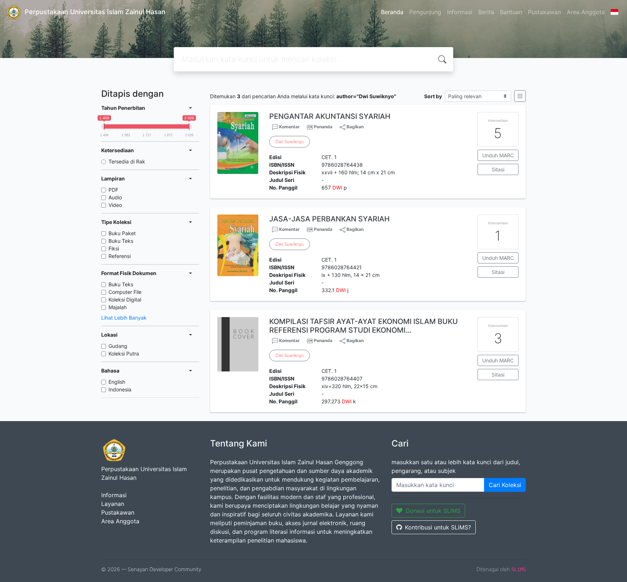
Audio (115, 197)
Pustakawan (544, 12)
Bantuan (511, 12)
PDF (113, 190)
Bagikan (354, 126)
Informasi (459, 12)
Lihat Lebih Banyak (124, 318)
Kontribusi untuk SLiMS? (438, 527)
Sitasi (498, 169)
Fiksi (113, 248)
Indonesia (119, 389)
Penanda (323, 126)
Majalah (117, 307)
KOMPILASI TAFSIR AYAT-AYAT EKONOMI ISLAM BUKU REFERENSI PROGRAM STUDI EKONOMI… (363, 325)
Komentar (289, 126)
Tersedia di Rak (126, 161)
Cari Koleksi (505, 485)
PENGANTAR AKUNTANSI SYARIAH (329, 116)
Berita (486, 12)
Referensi (119, 256)
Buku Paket (122, 233)
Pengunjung (425, 12)
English (116, 382)
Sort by (433, 96)
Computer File (125, 292)
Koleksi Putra (123, 353)
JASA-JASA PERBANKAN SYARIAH (329, 219)
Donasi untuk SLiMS (433, 510)
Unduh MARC (498, 155)
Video (115, 205)
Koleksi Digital (124, 299)
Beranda (392, 12)
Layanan (112, 503)
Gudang (117, 346)
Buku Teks (120, 241)
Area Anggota (586, 12)
